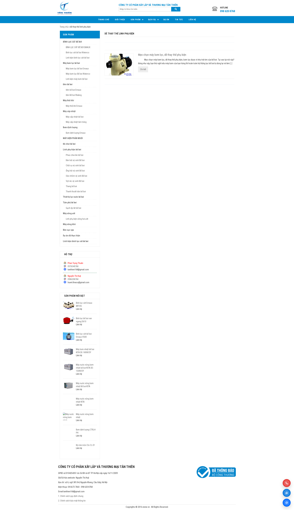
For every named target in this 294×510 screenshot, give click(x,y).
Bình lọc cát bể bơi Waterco (77, 52)
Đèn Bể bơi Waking (74, 95)
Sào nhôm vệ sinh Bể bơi (76, 176)
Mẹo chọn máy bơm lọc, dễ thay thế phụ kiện (162, 54)
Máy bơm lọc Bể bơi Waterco (78, 74)
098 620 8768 (227, 11)
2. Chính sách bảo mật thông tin (72, 500)
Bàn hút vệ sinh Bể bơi (75, 160)
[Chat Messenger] (287, 503)
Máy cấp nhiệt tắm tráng (76, 122)
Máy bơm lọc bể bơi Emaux (77, 68)
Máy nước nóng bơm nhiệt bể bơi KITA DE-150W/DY (85, 368)
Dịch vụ (152, 20)
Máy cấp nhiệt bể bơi (74, 117)
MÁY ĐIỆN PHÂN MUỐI (73, 138)
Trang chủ (103, 20)
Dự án (166, 20)
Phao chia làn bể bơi (74, 155)
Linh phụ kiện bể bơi (72, 149)
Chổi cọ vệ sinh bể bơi (75, 165)
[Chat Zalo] (287, 493)
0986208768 (73, 279)
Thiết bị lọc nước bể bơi (73, 197)
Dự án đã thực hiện (71, 235)
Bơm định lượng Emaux (75, 133)
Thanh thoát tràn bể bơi (76, 191)
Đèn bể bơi (67, 84)
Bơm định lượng (70, 127)
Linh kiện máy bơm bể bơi (76, 79)
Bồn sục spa (68, 230)
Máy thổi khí (68, 100)
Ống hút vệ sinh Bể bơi (75, 170)
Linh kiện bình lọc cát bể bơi (77, 57)
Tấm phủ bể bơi (70, 202)
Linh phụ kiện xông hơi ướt (77, 219)
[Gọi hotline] (287, 483)
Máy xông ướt (69, 213)
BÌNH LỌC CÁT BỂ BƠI (72, 42)
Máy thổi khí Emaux (74, 106)
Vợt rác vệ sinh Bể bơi (75, 181)
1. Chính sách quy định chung (70, 496)
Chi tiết (143, 69)
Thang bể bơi (71, 186)
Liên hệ (192, 20)
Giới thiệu (120, 20)
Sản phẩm (135, 20)
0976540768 (73, 266)
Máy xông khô (69, 224)
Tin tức (179, 20)
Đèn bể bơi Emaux (73, 90)
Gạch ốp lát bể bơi (73, 208)
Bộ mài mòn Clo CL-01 (85, 445)
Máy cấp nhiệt (69, 111)
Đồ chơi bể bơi (69, 144)
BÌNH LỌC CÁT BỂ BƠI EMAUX (78, 47)
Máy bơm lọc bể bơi (71, 63)
